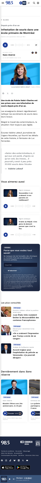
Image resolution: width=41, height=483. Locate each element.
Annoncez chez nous (32, 455)
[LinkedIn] (19, 460)
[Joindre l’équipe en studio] (28, 3)
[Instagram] (6, 460)
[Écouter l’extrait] (5, 45)
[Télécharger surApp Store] (7, 467)
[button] (10, 479)
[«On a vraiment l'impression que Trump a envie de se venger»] (6, 330)
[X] (23, 460)
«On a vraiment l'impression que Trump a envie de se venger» (26, 336)
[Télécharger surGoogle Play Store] (23, 467)
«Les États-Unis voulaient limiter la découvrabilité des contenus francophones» (26, 317)
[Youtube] (27, 460)
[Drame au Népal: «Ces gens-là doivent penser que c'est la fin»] (10, 221)
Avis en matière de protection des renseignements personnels (21, 281)
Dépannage (26, 451)
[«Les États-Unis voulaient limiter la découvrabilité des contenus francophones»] (6, 312)
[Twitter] (7, 93)
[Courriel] (12, 93)
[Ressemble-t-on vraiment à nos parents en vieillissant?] (10, 193)
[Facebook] (3, 93)
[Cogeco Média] (26, 444)
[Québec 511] (38, 445)
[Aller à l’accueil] (9, 4)
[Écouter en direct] (20, 3)
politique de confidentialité (18, 286)
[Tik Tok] (10, 460)
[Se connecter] (38, 3)
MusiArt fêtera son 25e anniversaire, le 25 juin (12, 404)
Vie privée (18, 451)
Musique (19, 478)
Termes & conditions (7, 451)
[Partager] (36, 45)
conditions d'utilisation (9, 288)
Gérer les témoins (7, 453)
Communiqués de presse (9, 455)
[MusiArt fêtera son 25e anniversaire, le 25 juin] (14, 387)
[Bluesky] (14, 460)
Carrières (21, 455)
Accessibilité (18, 453)
